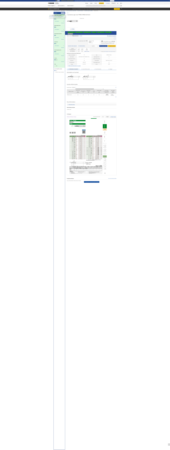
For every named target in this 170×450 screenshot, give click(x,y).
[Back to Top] (169, 444)
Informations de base (72, 104)
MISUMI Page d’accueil (56, 10)
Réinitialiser (62, 31)
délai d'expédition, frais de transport (108, 51)
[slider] (96, 116)
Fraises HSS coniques (80, 10)
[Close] (121, 8)
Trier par (109, 91)
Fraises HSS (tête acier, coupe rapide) (71, 10)
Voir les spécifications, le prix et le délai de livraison (56, 16)
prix (114, 51)
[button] (112, 0)
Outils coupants (63, 10)
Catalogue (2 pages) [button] (113, 116)
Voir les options (57, 21)
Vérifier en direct (86, 51)
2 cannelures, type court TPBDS (88, 10)
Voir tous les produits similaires (112, 178)
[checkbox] (59, 19)
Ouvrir (107, 116)
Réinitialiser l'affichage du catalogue (71, 116)
